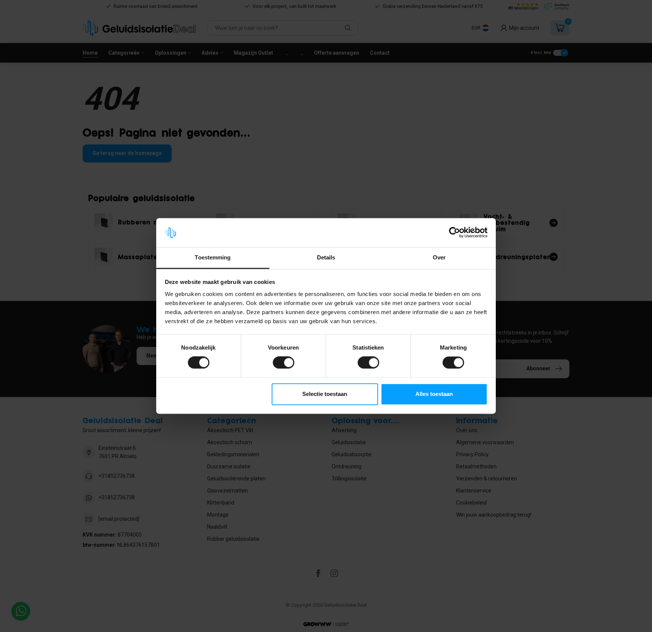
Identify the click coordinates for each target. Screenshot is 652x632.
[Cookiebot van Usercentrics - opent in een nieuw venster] (454, 232)
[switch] (283, 363)
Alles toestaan (434, 394)
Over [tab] (439, 257)
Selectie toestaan (324, 394)
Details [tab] (326, 257)
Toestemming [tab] (213, 257)
